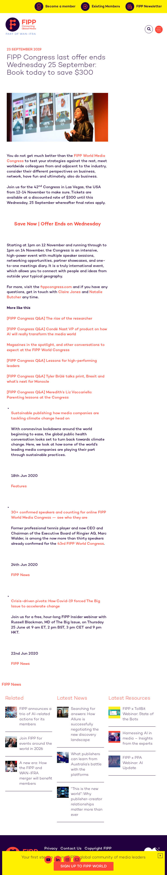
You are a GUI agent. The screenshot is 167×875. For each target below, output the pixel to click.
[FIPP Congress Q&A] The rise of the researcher (49, 319)
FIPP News (20, 575)
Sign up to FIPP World (83, 866)
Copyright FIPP (98, 849)
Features (19, 486)
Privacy (50, 849)
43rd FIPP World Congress (80, 544)
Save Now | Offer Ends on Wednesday (57, 224)
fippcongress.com (56, 287)
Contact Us (71, 849)
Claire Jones (69, 292)
